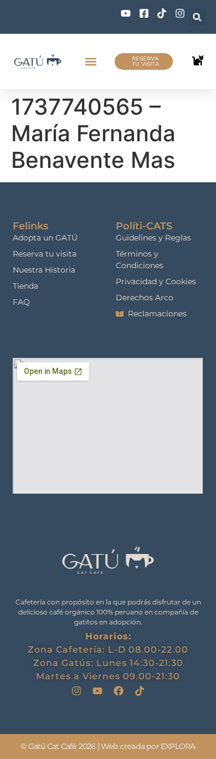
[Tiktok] (140, 691)
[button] (197, 16)
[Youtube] (97, 691)
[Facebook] (119, 691)
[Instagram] (76, 691)
